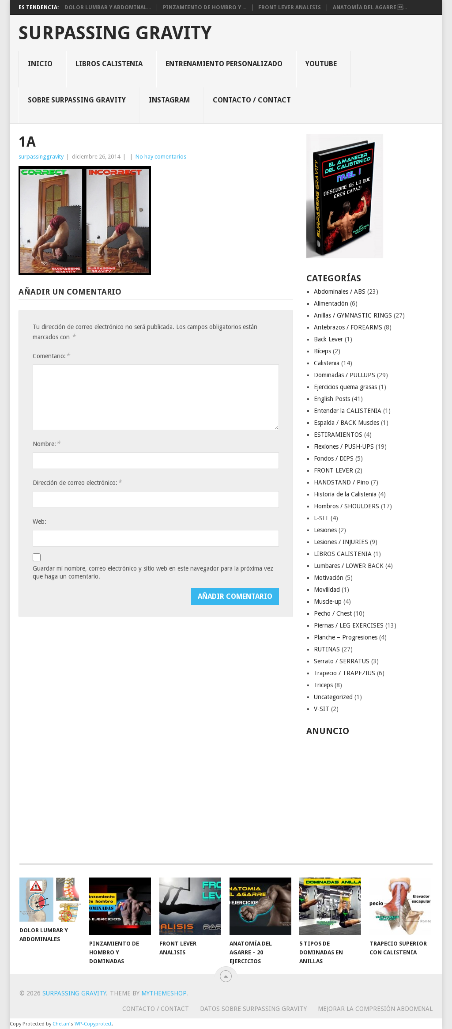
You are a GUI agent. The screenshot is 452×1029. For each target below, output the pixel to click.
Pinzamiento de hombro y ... (204, 7)
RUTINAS (327, 649)
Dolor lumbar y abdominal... (107, 7)
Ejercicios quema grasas (345, 386)
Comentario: (51, 356)
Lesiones (325, 529)
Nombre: (46, 443)
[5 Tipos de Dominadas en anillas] (330, 906)
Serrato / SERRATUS (341, 661)
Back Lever (328, 339)
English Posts (332, 398)
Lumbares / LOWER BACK (349, 565)
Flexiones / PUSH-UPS (344, 446)
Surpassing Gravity (115, 33)
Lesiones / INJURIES (341, 541)
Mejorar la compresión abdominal (375, 1008)
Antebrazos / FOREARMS (348, 327)
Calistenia (326, 363)
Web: (39, 521)
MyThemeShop (163, 993)
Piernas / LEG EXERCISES (349, 625)
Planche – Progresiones (345, 637)
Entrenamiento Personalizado (224, 64)
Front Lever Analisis (289, 7)
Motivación (328, 577)
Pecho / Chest (333, 613)
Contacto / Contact (252, 100)
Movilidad (327, 589)
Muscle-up (328, 601)
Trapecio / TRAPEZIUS (344, 673)
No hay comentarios (161, 156)
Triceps (323, 685)
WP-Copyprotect (93, 1024)
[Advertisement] (369, 795)
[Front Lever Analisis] (190, 906)
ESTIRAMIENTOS (338, 434)
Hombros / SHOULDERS (346, 506)
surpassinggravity (41, 156)
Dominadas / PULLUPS (344, 374)
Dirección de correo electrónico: (77, 482)
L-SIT (321, 518)
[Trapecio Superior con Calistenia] (400, 906)
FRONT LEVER (333, 470)
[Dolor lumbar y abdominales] (50, 900)
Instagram (169, 100)
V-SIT (321, 708)
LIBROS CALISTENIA (343, 553)
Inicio (40, 64)
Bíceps (322, 351)
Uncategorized (333, 696)
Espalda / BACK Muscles (346, 422)
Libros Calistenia (109, 64)
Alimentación (331, 303)
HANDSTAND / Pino (341, 482)
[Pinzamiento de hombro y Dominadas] (120, 906)
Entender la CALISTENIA (347, 410)
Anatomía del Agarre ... (370, 7)
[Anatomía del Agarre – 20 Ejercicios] (260, 906)
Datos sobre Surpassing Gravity (253, 1008)
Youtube (321, 64)
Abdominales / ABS (339, 291)
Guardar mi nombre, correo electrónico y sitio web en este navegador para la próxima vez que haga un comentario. (153, 572)
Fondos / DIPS (334, 458)
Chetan (61, 1024)
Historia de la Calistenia (345, 494)
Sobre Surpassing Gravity (77, 100)
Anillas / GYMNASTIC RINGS (353, 315)
